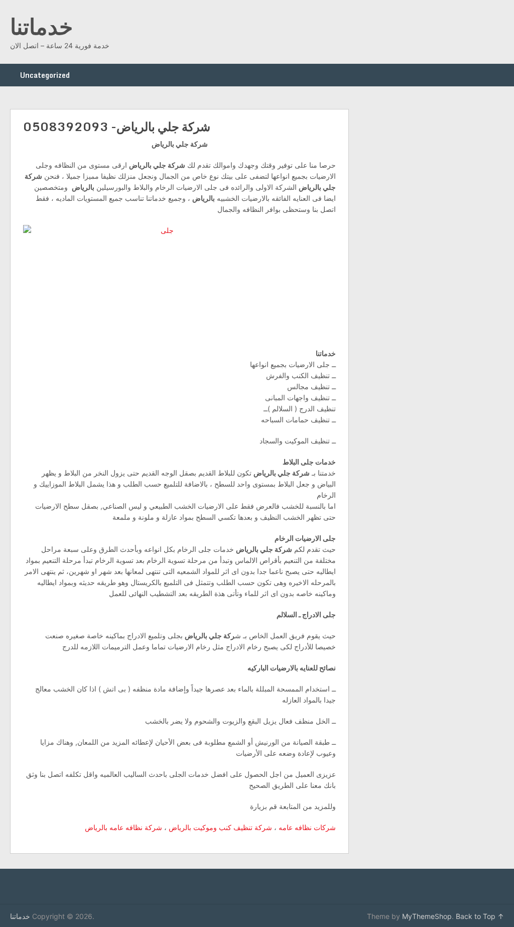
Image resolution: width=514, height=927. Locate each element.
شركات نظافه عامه (307, 827)
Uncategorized (45, 75)
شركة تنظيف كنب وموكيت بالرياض (219, 827)
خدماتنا (41, 26)
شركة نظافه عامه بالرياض (123, 827)
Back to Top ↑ (480, 916)
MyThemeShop (427, 916)
